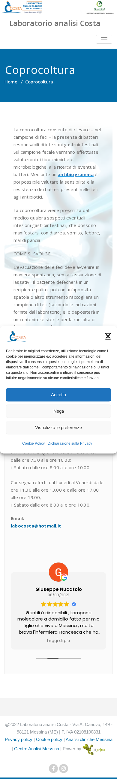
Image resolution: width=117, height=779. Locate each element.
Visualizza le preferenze (58, 427)
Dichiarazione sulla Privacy (70, 443)
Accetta (58, 394)
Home (10, 82)
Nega (58, 411)
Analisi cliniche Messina (89, 739)
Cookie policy (49, 739)
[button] (108, 336)
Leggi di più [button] (58, 641)
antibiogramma (76, 174)
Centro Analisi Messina (36, 748)
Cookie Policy (33, 443)
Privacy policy (18, 739)
